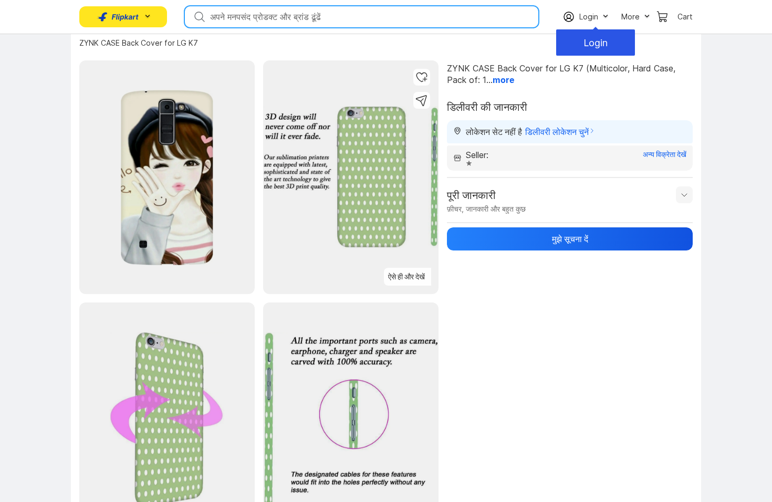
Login (595, 42)
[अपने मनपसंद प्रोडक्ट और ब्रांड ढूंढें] (198, 16)
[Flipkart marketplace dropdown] (118, 17)
